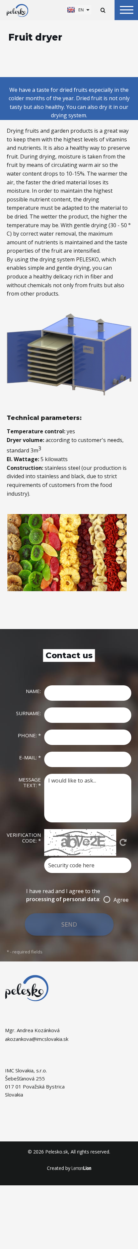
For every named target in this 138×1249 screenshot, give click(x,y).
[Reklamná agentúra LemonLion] (81, 1168)
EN (81, 10)
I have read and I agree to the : (69, 895)
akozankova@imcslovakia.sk (36, 1039)
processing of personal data (62, 899)
